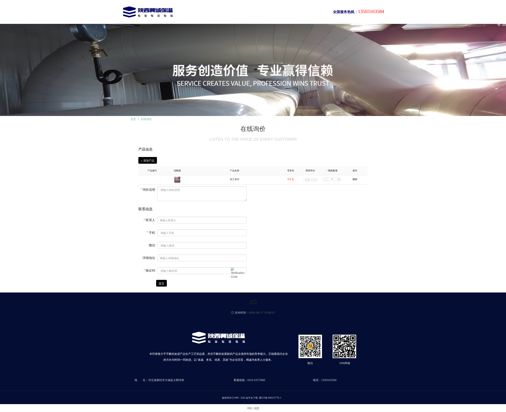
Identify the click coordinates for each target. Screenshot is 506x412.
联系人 (149, 220)
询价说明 (148, 189)
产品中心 (235, 12)
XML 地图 (253, 408)
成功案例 (273, 12)
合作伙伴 (292, 12)
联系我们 (311, 12)
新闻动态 (254, 12)
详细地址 (149, 257)
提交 (161, 283)
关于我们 (216, 12)
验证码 (149, 270)
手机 (151, 232)
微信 (152, 245)
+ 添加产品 (147, 160)
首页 (201, 12)
